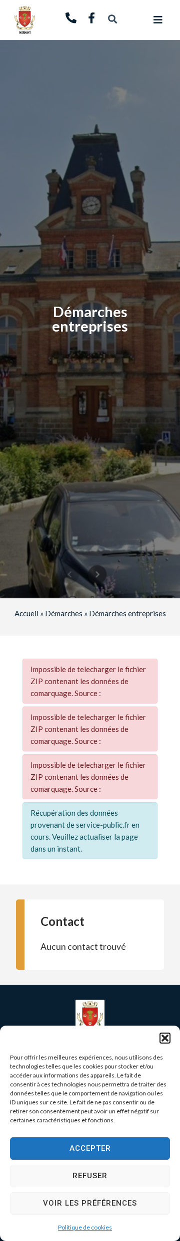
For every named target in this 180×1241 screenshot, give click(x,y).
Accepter (90, 1148)
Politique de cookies (85, 1227)
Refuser (90, 1175)
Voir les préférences (90, 1203)
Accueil (26, 613)
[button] (165, 1038)
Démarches (63, 613)
